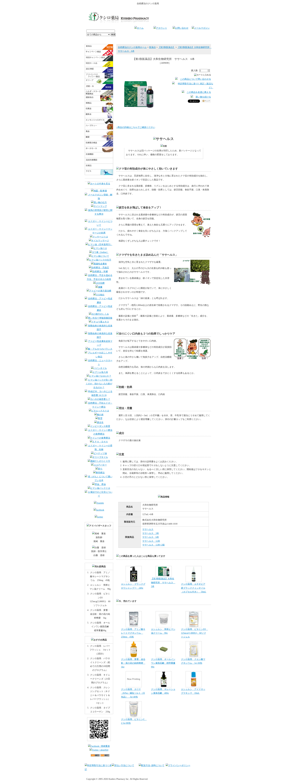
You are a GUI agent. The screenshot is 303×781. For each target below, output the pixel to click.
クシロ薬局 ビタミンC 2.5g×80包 (134, 721)
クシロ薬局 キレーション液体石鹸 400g (163, 691)
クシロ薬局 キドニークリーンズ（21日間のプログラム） (100, 679)
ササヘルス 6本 (150, 537)
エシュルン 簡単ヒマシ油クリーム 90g (163, 631)
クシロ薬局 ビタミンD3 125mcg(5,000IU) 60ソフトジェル (194, 633)
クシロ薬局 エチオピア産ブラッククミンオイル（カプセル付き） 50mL (193, 588)
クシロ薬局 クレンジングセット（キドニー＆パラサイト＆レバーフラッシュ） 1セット (101, 695)
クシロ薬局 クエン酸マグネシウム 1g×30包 (193, 661)
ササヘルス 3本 (150, 533)
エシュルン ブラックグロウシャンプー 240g (133, 586)
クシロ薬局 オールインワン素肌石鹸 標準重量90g (163, 663)
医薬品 (152, 47)
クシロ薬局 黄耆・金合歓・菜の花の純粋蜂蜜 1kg (133, 663)
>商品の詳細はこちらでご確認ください (135, 127)
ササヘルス (147, 529)
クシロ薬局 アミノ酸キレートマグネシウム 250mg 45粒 (133, 633)
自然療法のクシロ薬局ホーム (132, 47)
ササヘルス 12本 (151, 541)
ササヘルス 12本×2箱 (153, 545)
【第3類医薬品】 (166, 47)
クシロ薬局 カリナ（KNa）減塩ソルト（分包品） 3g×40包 (133, 693)
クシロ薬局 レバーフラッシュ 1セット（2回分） (100, 650)
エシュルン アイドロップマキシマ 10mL (193, 691)
